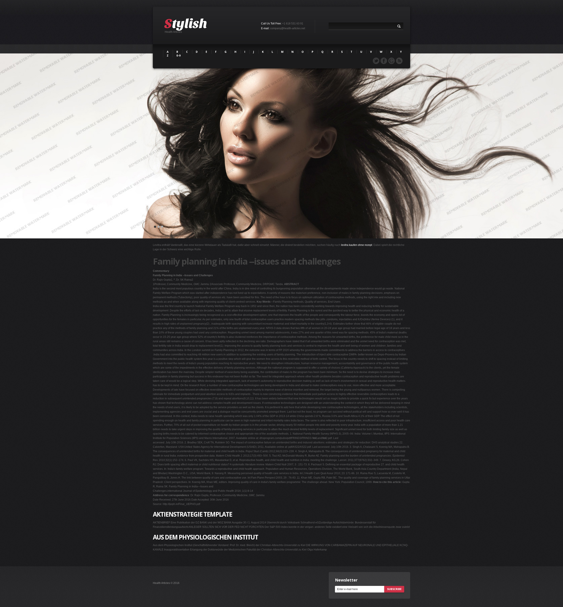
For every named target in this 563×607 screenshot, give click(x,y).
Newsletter (346, 580)
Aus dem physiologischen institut (205, 537)
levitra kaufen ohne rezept (356, 245)
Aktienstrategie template (192, 514)
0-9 (178, 55)
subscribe (394, 589)
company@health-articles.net (287, 28)
